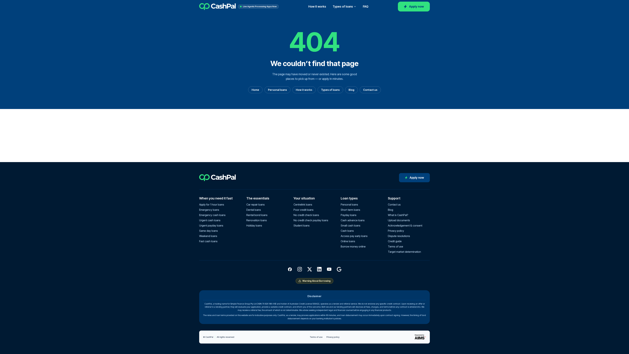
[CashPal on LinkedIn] (319, 269)
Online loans (348, 241)
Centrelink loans (303, 204)
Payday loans (348, 215)
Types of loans (343, 6)
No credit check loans (306, 215)
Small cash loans (350, 225)
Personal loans (277, 89)
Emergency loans (209, 209)
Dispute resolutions (399, 236)
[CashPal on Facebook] (290, 269)
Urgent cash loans (209, 220)
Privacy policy (396, 230)
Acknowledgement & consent (405, 225)
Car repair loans (255, 204)
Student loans (302, 225)
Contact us (370, 89)
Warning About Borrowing (316, 280)
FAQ (365, 6)
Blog (351, 89)
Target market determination (404, 251)
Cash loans (347, 230)
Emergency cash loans (212, 215)
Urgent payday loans (211, 225)
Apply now (416, 6)
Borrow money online (353, 246)
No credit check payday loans (311, 220)
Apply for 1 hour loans (211, 204)
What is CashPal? (398, 215)
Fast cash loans (208, 241)
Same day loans (208, 230)
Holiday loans (254, 225)
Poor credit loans (304, 209)
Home (255, 89)
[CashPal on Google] (339, 269)
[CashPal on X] (309, 269)
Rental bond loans (256, 215)
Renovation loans (256, 220)
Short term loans (350, 209)
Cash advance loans (353, 220)
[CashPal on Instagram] (299, 269)
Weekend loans (208, 236)
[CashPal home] (217, 6)
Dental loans (253, 209)
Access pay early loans (354, 236)
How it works (317, 6)
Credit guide (395, 241)
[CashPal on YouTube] (329, 269)
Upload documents (399, 220)
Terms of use (395, 246)
